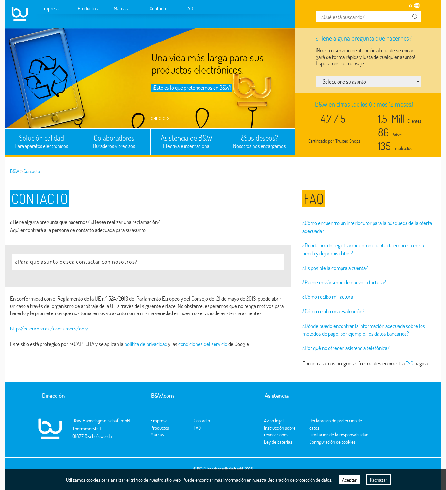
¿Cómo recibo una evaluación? (333, 311)
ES (410, 5)
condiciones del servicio (202, 343)
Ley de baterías (278, 441)
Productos (88, 8)
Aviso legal (274, 420)
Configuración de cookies (332, 441)
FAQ (189, 8)
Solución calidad (41, 141)
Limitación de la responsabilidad (338, 434)
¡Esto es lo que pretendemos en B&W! (192, 87)
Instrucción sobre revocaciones (279, 431)
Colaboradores (114, 141)
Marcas (121, 8)
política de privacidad (145, 343)
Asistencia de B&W (187, 141)
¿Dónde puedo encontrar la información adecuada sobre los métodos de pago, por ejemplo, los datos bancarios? (363, 329)
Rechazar (378, 479)
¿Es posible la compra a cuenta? (335, 268)
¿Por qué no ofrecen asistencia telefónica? (346, 348)
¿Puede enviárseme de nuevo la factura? (344, 282)
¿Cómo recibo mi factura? (328, 296)
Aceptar (349, 479)
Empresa (50, 8)
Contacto (158, 8)
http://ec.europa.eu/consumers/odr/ (49, 328)
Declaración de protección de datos (299, 479)
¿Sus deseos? (259, 141)
